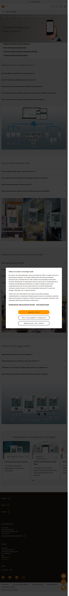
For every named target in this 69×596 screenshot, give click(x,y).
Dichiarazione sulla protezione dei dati (22, 305)
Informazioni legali (42, 305)
